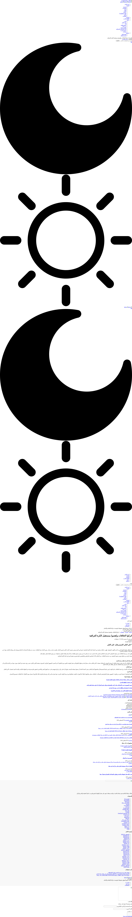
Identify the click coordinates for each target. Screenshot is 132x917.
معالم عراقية (125, 825)
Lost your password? (127, 916)
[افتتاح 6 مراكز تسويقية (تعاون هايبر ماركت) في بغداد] (112, 762)
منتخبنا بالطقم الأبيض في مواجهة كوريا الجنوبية (121, 690)
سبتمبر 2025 (126, 848)
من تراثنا (126, 826)
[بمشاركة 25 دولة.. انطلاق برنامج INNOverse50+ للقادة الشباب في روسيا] (115, 728)
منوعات (127, 827)
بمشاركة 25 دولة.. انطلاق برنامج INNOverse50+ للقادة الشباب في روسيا (118, 730)
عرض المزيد (125, 39)
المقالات (126, 805)
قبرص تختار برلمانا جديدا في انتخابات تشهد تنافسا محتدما (119, 679)
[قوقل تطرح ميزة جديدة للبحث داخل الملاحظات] (130, 714)
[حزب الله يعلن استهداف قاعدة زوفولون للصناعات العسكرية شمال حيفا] (128, 770)
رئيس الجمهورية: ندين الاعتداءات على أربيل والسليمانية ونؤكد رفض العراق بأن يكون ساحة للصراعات (109, 685)
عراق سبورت (125, 819)
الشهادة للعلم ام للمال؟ (126, 749)
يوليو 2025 (126, 851)
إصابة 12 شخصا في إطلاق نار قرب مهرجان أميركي (120, 688)
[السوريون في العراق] (127, 754)
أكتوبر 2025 (126, 847)
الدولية (130, 733)
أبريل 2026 (126, 839)
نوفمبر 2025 (126, 846)
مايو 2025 (126, 854)
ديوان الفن (126, 814)
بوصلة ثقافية (125, 809)
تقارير (130, 747)
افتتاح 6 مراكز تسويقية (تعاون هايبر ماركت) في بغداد (120, 766)
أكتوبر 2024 (126, 863)
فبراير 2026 (126, 842)
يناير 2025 (126, 859)
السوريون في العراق (127, 758)
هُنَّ (128, 829)
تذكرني (129, 911)
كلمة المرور (129, 908)
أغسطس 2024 (125, 865)
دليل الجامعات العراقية (123, 813)
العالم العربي (129, 771)
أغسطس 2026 (125, 834)
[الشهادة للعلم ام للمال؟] (126, 745)
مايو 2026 (126, 838)
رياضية (127, 815)
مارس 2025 (125, 856)
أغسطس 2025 (125, 850)
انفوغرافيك (126, 808)
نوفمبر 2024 (125, 861)
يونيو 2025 (126, 852)
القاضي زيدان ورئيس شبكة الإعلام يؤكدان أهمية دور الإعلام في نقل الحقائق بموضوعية (116, 737)
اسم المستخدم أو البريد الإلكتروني (124, 906)
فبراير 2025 (125, 857)
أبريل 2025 (126, 855)
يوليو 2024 (126, 867)
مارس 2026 (126, 841)
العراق (127, 804)
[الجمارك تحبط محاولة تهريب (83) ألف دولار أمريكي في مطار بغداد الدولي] (130, 721)
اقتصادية (126, 799)
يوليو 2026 (126, 835)
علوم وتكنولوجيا (128, 720)
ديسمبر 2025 (125, 844)
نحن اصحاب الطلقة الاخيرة (126, 682)
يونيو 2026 (126, 837)
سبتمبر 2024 (125, 864)
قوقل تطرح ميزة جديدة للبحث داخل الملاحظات (123, 717)
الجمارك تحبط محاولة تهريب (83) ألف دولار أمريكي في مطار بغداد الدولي (118, 724)
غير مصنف (126, 822)
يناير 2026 (126, 843)
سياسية (130, 740)
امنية (127, 806)
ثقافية (127, 812)
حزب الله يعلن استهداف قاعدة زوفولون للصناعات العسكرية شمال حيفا (116, 774)
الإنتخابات (126, 800)
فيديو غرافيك (126, 747)
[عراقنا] (126, 2)
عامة (131, 727)
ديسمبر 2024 (125, 860)
